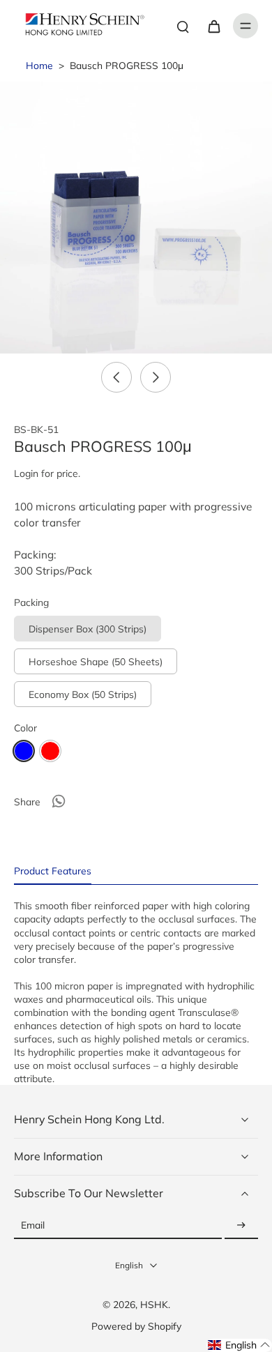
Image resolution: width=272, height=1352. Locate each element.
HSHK (154, 1304)
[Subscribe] (241, 1225)
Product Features (52, 870)
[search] (182, 26)
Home (39, 65)
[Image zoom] (136, 218)
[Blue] (23, 751)
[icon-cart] (213, 26)
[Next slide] (155, 377)
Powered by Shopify (136, 1326)
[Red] (50, 751)
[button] (239, 1345)
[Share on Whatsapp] (58, 801)
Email (33, 1225)
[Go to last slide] (116, 377)
